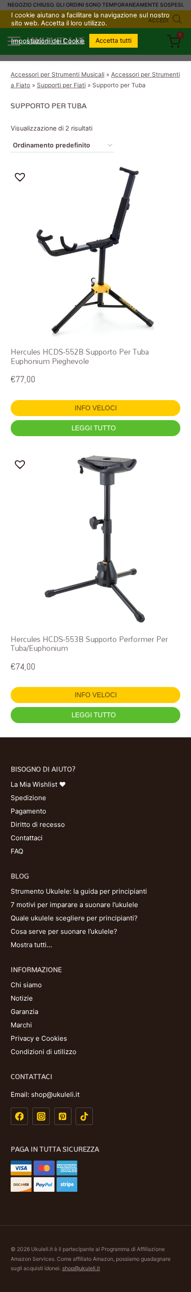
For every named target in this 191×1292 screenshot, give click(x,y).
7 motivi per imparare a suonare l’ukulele (74, 904)
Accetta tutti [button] (113, 40)
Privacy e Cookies (39, 1038)
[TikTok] (84, 1116)
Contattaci (27, 838)
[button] (22, 177)
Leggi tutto (95, 428)
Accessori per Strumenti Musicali (57, 74)
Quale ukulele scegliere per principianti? (74, 918)
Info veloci (96, 408)
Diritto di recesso (38, 824)
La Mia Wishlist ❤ (38, 784)
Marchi (21, 1025)
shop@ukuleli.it (81, 1268)
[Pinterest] (63, 1116)
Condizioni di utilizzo (43, 1051)
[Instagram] (41, 1116)
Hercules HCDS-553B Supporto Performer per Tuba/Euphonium (89, 643)
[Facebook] (19, 1116)
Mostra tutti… (31, 944)
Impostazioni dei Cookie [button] (48, 41)
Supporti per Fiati (61, 85)
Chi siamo (26, 985)
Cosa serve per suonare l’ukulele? (64, 931)
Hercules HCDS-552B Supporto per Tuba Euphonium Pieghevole (80, 356)
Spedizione (28, 797)
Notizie (22, 998)
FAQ (17, 851)
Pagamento (28, 811)
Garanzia (24, 1011)
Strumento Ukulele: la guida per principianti (79, 891)
